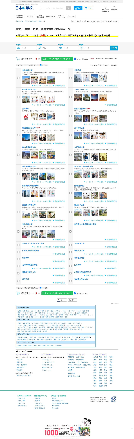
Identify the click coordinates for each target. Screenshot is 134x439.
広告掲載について (40, 405)
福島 (105, 359)
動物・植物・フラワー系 (85, 327)
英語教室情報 (55, 405)
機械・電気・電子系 (52, 327)
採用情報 (37, 401)
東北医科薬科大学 (29, 166)
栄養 (66, 317)
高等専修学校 (80, 367)
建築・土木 (65, 339)
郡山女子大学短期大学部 (83, 166)
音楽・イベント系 (39, 325)
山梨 (105, 367)
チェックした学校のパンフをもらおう (58, 59)
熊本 (105, 383)
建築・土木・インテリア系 (68, 327)
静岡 (100, 370)
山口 (105, 378)
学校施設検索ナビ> (71, 1)
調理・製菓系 (37, 331)
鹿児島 (101, 386)
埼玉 (105, 362)
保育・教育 (20, 317)
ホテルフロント (47, 365)
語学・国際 (41, 311)
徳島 (111, 378)
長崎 (100, 383)
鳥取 (105, 375)
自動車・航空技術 (82, 313)
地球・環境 (31, 339)
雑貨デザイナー (47, 367)
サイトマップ (21, 403)
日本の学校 (20, 21)
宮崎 (94, 386)
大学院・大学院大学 (74, 365)
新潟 (105, 365)
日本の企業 (55, 408)
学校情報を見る (60, 86)
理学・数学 (48, 339)
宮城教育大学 (79, 243)
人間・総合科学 (85, 337)
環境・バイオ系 (21, 329)
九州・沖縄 (58, 345)
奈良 (94, 375)
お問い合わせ (38, 403)
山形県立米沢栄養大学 (30, 250)
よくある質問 (21, 401)
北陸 (39, 345)
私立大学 (28, 375)
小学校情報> (54, 1)
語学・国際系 (44, 323)
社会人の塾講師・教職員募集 (60, 403)
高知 (105, 380)
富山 (111, 365)
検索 (112, 48)
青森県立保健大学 (81, 279)
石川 (94, 367)
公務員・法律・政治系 (23, 323)
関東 (24, 345)
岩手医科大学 (79, 128)
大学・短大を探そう (22, 354)
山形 (100, 359)
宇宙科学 (19, 370)
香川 (94, 380)
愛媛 (100, 380)
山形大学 (77, 265)
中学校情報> (45, 1)
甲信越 (30, 345)
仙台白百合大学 (80, 109)
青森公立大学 (79, 250)
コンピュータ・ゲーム (68, 313)
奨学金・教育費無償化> (25, 1)
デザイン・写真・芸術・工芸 (36, 313)
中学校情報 (80, 359)
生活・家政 (67, 337)
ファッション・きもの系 (72, 325)
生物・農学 (40, 339)
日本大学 (25, 109)
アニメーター (46, 370)
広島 (100, 378)
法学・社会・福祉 (22, 337)
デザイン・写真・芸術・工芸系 (54, 325)
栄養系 (45, 331)
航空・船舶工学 (22, 365)
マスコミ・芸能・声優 (82, 311)
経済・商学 (33, 337)
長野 (111, 367)
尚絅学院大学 (79, 186)
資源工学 (19, 359)
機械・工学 (57, 339)
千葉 (111, 362)
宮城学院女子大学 (29, 128)
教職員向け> (113, 1)
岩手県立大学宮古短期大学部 (33, 243)
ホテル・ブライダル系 (74, 323)
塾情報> (62, 1)
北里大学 (77, 70)
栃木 (94, 362)
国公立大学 (20, 375)
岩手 (105, 357)
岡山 (94, 378)
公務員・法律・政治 (23, 311)
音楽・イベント (21, 313)
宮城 (111, 357)
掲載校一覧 (71, 373)
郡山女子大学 (79, 205)
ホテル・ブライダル (68, 311)
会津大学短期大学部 (29, 265)
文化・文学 (50, 337)
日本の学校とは (22, 405)
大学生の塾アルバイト (58, 401)
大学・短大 (80, 357)
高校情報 (71, 359)
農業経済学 (20, 367)
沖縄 (105, 386)
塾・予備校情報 (82, 362)
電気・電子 (74, 339)
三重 (111, 370)
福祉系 (66, 329)
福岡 (111, 380)
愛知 (105, 370)
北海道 (83, 21)
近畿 (44, 345)
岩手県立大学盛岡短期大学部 (85, 224)
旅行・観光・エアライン (54, 311)
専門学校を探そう (47, 354)
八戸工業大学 (79, 147)
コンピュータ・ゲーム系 (24, 327)
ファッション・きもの (53, 313)
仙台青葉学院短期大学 (30, 186)
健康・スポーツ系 (75, 329)
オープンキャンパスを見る (43, 86)
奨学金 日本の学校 (74, 376)
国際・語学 (58, 337)
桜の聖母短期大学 (29, 147)
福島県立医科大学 (29, 272)
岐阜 (94, 370)
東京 (94, 365)
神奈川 (101, 365)
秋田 (94, 359)
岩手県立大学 (79, 258)
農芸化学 (19, 362)
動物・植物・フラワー (52, 315)
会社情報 (37, 398)
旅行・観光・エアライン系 (58, 323)
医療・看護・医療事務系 (24, 331)
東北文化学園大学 (29, 205)
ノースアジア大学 (81, 89)
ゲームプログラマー (48, 362)
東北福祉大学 (27, 70)
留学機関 (71, 367)
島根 (111, 375)
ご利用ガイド (21, 398)
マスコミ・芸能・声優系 (24, 325)
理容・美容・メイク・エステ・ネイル (81, 315)
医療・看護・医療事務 (48, 317)
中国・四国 (50, 345)
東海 (35, 345)
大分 (111, 383)
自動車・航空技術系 (39, 327)
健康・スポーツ (35, 317)
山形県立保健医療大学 (82, 272)
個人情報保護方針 (40, 408)
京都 (100, 373)
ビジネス (33, 311)
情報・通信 (82, 339)
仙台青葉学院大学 (29, 89)
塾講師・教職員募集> (83, 1)
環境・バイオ (64, 315)
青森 (100, 357)
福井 (100, 367)
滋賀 (94, 373)
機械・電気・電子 (22, 315)
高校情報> (36, 1)
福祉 (27, 317)
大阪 (105, 373)
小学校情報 (71, 362)
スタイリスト (46, 359)
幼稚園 (70, 370)
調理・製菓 (59, 317)
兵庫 (111, 373)
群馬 (100, 362)
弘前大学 (25, 258)
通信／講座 (87, 365)
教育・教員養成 (21, 339)
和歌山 (101, 375)
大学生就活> (93, 1)
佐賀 (94, 383)
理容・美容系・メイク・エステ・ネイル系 (40, 329)
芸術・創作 (41, 337)
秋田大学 (25, 279)
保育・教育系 (58, 329)
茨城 (111, 359)
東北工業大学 (27, 224)
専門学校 (71, 357)
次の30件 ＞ (72, 300)
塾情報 (54, 398)
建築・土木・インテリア (37, 315)
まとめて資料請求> (103, 1)
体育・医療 (75, 337)
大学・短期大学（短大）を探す (33, 21)
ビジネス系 (35, 323)
